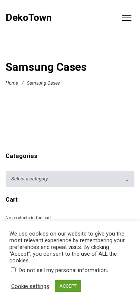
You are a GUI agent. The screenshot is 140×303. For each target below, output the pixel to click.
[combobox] (70, 179)
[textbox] (70, 179)
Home (12, 82)
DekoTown (29, 18)
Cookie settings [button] (30, 286)
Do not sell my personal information (63, 270)
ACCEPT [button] (68, 286)
